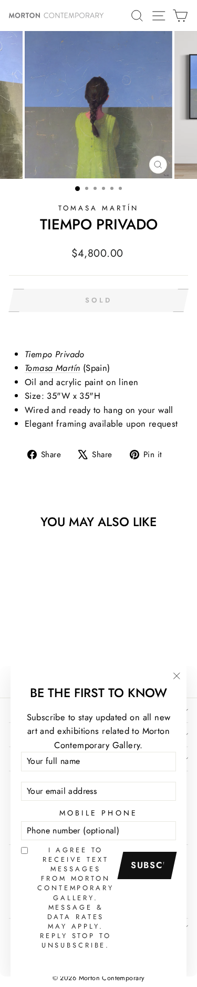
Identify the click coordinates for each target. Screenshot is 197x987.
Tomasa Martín (98, 208)
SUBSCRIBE (151, 865)
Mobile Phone (98, 813)
